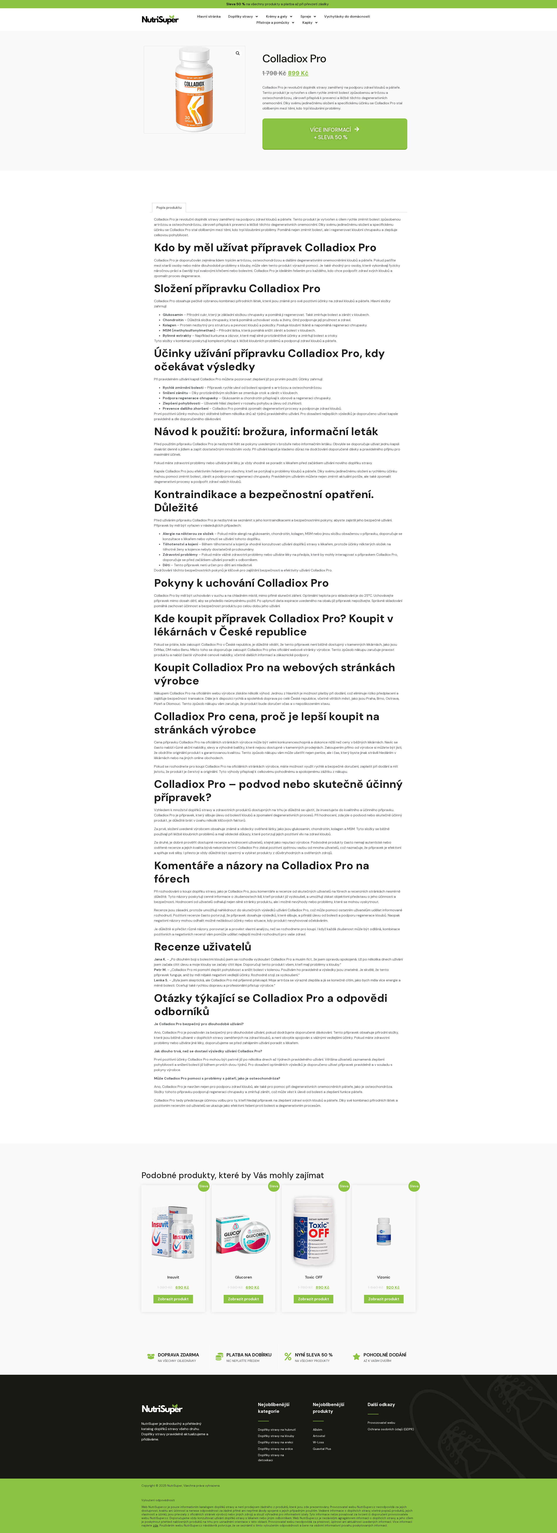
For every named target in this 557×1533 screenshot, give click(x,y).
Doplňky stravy (240, 16)
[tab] (169, 207)
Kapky (307, 22)
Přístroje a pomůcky (273, 22)
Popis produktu (169, 207)
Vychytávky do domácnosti (347, 16)
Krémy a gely (276, 16)
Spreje (305, 16)
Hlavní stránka (209, 16)
